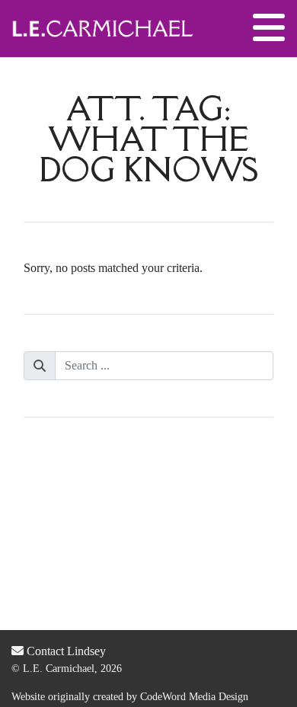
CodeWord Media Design (194, 696)
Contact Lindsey (65, 651)
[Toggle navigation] (269, 28)
